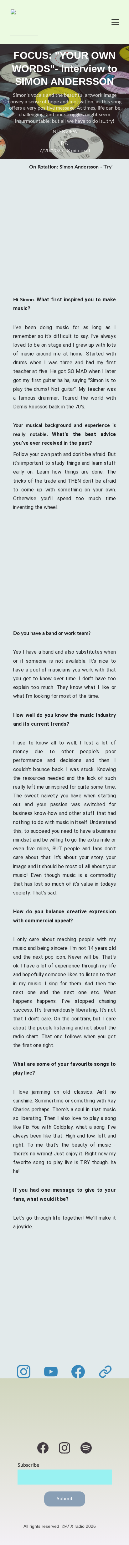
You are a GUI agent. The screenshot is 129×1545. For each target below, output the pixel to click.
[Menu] (115, 22)
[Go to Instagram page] (27, 1371)
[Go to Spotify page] (86, 1448)
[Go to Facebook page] (81, 1371)
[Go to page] (105, 1371)
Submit (65, 1498)
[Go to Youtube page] (54, 1371)
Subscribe (28, 1465)
